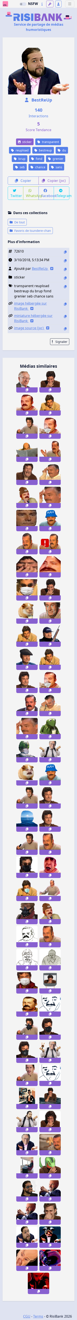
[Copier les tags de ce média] (65, 286)
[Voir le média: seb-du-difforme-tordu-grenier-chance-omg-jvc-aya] (27, 1260)
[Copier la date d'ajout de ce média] (65, 260)
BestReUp (41, 100)
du (63, 150)
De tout (19, 222)
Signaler (61, 342)
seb (22, 167)
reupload (22, 150)
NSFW (33, 3)
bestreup (45, 150)
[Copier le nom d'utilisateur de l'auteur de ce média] (65, 269)
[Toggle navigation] (69, 4)
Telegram (62, 195)
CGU (26, 1316)
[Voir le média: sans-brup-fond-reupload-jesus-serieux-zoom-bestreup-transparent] (27, 520)
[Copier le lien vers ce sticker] (27, 390)
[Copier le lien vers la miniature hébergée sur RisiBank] (65, 316)
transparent (50, 142)
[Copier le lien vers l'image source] (65, 328)
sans (58, 167)
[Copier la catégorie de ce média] (65, 278)
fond (38, 159)
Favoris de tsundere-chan (32, 231)
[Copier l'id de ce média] (65, 252)
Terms (38, 1316)
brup (21, 159)
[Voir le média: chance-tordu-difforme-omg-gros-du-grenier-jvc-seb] (27, 1237)
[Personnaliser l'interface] (49, 4)
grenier (57, 159)
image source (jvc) (29, 328)
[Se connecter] (58, 4)
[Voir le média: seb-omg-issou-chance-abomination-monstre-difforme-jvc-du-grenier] (50, 1237)
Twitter (16, 195)
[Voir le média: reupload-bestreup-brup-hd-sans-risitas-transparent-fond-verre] (50, 890)
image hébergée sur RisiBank (30, 306)
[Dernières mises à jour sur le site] (42, 4)
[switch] (22, 4)
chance (39, 167)
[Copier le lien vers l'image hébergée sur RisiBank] (65, 304)
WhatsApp (32, 195)
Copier (25, 180)
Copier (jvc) (56, 180)
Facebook (47, 195)
